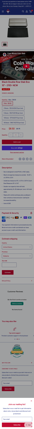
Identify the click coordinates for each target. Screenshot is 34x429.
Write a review (17, 303)
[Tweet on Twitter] (27, 158)
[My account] (27, 11)
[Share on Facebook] (20, 158)
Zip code (4, 261)
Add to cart (17, 142)
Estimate (8, 272)
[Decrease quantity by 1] (11, 135)
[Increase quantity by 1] (21, 135)
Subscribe (17, 425)
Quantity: (5, 135)
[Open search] (23, 11)
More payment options (17, 152)
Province (4, 252)
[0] (30, 11)
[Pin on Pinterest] (23, 158)
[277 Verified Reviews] (17, 358)
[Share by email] (30, 158)
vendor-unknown (8, 93)
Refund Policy (6, 281)
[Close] (31, 400)
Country (4, 243)
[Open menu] (3, 11)
